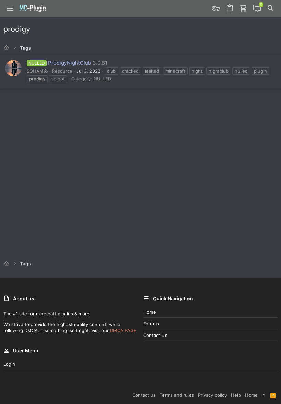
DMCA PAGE (123, 330)
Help (236, 395)
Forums (151, 323)
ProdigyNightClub (59, 63)
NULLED (102, 78)
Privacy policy (212, 395)
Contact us (155, 335)
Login (9, 364)
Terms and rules (177, 395)
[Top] (264, 395)
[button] (10, 8)
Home (149, 312)
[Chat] (257, 8)
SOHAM (35, 71)
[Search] (271, 8)
